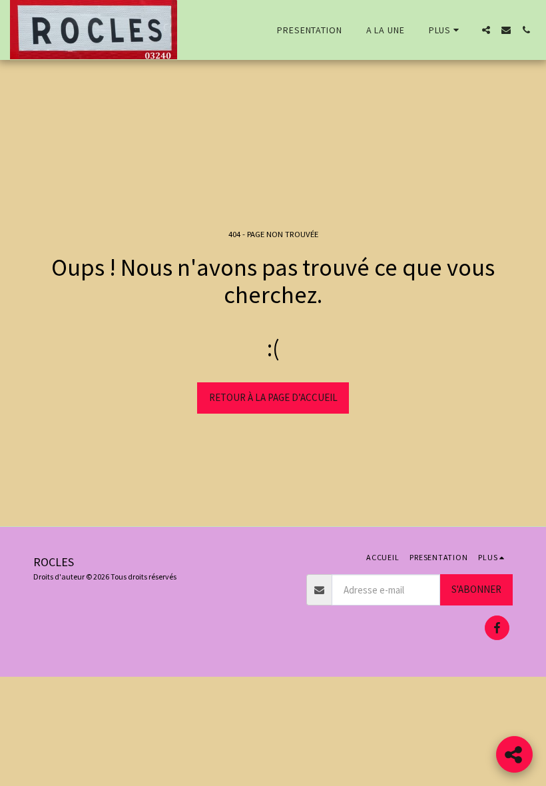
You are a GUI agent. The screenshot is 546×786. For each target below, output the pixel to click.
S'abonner (476, 589)
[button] (486, 30)
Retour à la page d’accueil (273, 397)
